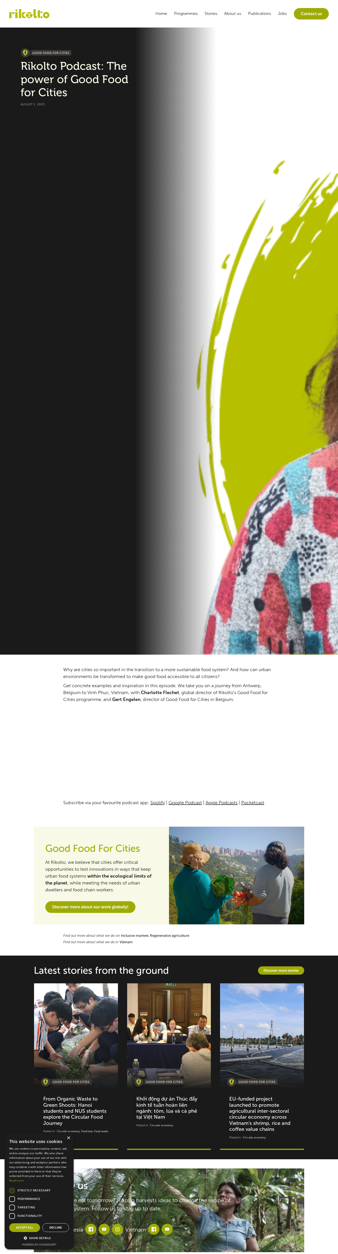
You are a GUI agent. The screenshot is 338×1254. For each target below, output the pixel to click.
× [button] (68, 1138)
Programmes (186, 13)
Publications (259, 13)
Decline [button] (55, 1227)
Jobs (282, 13)
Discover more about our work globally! (90, 907)
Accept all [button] (24, 1227)
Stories (211, 13)
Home (161, 13)
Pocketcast (252, 802)
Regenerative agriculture (169, 935)
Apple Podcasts (222, 802)
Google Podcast (185, 802)
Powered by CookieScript (39, 1244)
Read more (16, 1180)
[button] (39, 1238)
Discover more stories (281, 970)
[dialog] (39, 1191)
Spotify (157, 802)
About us (232, 13)
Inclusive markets (135, 935)
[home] (29, 14)
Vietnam (126, 942)
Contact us (311, 13)
